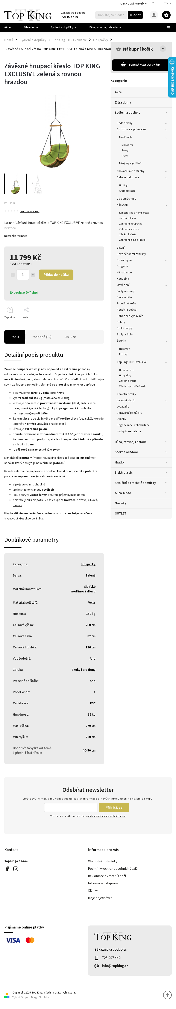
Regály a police (127, 310)
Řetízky (123, 354)
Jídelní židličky (127, 218)
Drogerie (122, 266)
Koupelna (123, 279)
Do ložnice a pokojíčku (131, 129)
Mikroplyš (127, 145)
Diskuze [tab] (70, 337)
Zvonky (121, 419)
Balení (121, 248)
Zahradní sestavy (129, 229)
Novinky (120, 503)
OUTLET (120, 513)
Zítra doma (123, 102)
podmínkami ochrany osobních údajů (106, 816)
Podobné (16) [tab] (42, 337)
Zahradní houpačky (130, 224)
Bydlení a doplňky (127, 112)
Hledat (135, 15)
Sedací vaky (124, 123)
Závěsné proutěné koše (132, 386)
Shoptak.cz (45, 997)
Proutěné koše (126, 303)
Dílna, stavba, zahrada (131, 442)
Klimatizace (124, 272)
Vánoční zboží (126, 400)
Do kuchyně (124, 260)
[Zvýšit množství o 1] (33, 275)
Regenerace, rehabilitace (133, 425)
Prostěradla (125, 137)
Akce (118, 92)
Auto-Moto (123, 493)
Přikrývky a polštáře (130, 163)
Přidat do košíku (56, 274)
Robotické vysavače (130, 316)
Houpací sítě (126, 370)
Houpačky (125, 375)
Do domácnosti (126, 199)
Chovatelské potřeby (130, 171)
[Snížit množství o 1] (13, 275)
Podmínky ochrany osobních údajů (113, 868)
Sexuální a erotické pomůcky (135, 482)
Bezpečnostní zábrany (131, 254)
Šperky (121, 341)
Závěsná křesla (127, 234)
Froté (124, 156)
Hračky (120, 462)
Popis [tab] (15, 337)
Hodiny (123, 185)
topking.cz (15, 869)
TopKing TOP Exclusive (132, 362)
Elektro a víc (123, 472)
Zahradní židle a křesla (132, 240)
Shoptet (25, 997)
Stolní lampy (125, 328)
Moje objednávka (100, 898)
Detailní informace (15, 236)
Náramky (124, 349)
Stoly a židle (125, 334)
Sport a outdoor (126, 452)
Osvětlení (123, 285)
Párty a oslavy (126, 291)
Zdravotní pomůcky (129, 413)
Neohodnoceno (29, 211)
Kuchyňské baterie (129, 431)
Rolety (121, 322)
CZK (166, 3)
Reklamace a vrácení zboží (107, 876)
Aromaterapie (127, 191)
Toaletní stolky (126, 394)
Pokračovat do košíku (145, 65)
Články (93, 890)
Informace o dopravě (103, 883)
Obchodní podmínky (134, 4)
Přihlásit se (114, 807)
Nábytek (122, 205)
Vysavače (123, 407)
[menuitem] (10, 27)
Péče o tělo (124, 297)
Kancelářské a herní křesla (134, 213)
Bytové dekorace (128, 177)
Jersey (125, 150)
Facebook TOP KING (7, 869)
